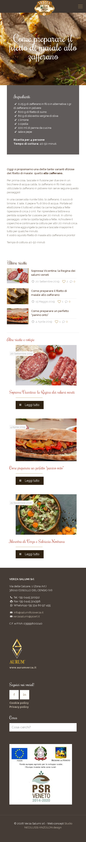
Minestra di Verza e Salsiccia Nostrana (37, 541)
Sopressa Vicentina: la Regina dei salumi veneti (42, 392)
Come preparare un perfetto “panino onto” (36, 467)
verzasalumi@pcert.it (26, 616)
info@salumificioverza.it (28, 612)
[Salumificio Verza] (44, 6)
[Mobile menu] (80, 6)
